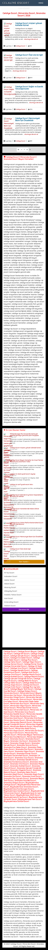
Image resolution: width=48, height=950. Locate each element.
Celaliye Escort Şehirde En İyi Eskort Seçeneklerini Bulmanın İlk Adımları (26, 495)
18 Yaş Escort (9, 573)
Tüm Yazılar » (24, 562)
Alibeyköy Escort (10, 591)
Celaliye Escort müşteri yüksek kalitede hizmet (28, 24)
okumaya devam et (31, 39)
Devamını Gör (24, 609)
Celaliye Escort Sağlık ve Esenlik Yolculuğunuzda (29, 87)
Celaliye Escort (16, 3)
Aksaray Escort (10, 587)
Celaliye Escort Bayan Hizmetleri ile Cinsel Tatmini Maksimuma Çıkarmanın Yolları (26, 461)
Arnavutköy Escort (11, 602)
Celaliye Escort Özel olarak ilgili (29, 55)
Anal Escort (8, 598)
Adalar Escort (9, 580)
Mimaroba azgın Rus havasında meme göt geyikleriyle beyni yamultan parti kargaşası (24, 434)
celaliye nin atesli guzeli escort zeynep (22, 474)
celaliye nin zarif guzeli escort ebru (21, 484)
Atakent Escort (9, 606)
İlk (18, 150)
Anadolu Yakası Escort (12, 595)
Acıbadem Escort (10, 576)
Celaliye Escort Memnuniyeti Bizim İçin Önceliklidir (27, 119)
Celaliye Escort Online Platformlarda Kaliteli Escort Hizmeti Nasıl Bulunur (26, 523)
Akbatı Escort (9, 584)
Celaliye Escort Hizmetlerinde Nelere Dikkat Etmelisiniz (24, 509)
